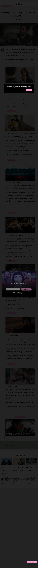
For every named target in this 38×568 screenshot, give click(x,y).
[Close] (32, 85)
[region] (19, 88)
